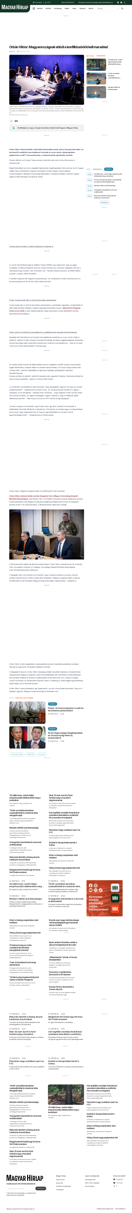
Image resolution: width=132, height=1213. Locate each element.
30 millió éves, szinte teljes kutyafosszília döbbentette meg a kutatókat (115, 63)
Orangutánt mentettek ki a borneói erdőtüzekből (105, 191)
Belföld (39, 8)
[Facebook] (118, 2)
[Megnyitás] (33, 8)
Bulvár (91, 8)
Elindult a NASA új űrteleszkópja (114, 88)
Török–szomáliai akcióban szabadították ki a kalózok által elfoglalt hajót (115, 78)
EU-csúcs (42, 754)
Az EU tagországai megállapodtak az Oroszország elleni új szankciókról (65, 735)
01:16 (89, 174)
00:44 (90, 180)
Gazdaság (57, 8)
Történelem (94, 68)
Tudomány (94, 95)
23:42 (90, 190)
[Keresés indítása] (117, 8)
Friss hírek (38, 2)
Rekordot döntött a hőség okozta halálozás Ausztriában (105, 197)
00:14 (90, 186)
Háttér (67, 8)
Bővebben (104, 202)
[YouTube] (121, 2)
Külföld (48, 8)
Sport (74, 8)
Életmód (82, 8)
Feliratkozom (41, 1188)
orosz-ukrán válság (17, 754)
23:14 (90, 196)
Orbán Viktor (31, 754)
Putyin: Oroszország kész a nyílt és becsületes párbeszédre (66, 709)
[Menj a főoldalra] (15, 7)
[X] (124, 2)
